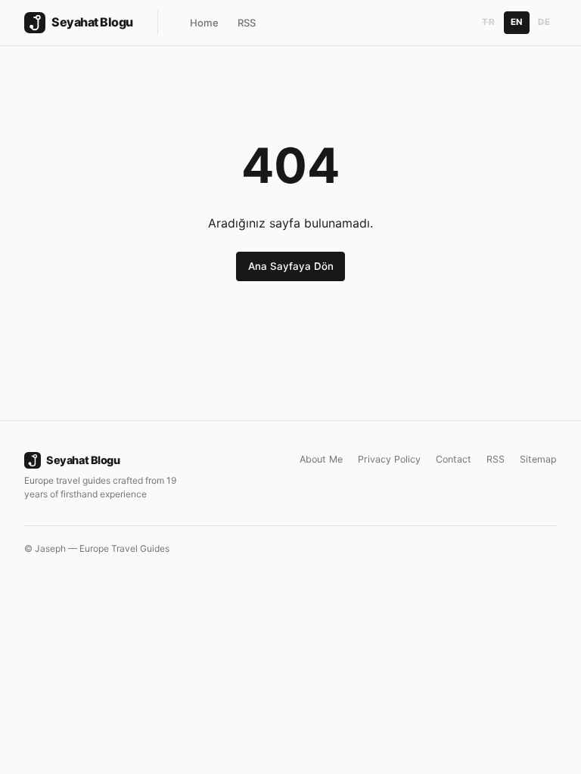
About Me (321, 459)
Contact (453, 459)
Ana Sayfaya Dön (291, 266)
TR (488, 22)
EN (517, 22)
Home (204, 23)
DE (544, 22)
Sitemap (538, 459)
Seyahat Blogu (83, 460)
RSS (247, 23)
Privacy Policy (389, 459)
